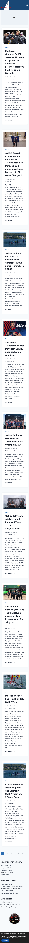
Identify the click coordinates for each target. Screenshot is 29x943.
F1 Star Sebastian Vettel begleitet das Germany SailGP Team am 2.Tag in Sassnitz (14, 790)
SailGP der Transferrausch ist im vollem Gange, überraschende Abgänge (14, 348)
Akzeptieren (5, 940)
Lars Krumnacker (11, 76)
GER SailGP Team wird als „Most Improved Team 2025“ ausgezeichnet (14, 522)
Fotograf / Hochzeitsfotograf (10, 904)
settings (16, 937)
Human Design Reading (8, 907)
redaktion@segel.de (7, 872)
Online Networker (7, 902)
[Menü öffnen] (27, 5)
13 (18, 853)
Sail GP (7, 47)
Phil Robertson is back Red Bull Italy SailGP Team (14, 698)
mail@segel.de (5, 888)
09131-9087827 (16, 888)
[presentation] (14, 36)
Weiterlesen (10, 120)
